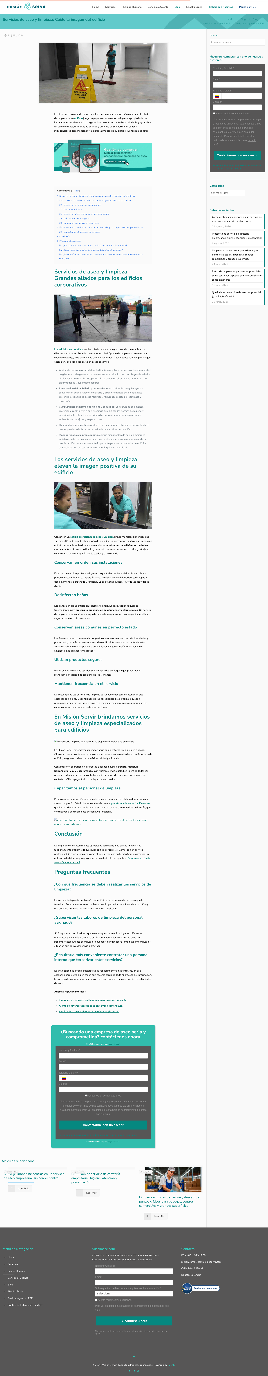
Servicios (13, 1264)
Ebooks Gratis (15, 1291)
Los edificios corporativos (68, 349)
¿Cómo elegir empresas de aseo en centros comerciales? (91, 1006)
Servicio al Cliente (18, 1278)
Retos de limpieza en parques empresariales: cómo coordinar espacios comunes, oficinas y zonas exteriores (237, 276)
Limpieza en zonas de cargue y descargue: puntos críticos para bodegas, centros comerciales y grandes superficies (169, 1201)
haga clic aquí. (114, 1044)
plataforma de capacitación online (130, 803)
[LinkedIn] (134, 1370)
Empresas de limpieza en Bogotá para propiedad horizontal (93, 1000)
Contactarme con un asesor (103, 1125)
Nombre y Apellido (105, 1266)
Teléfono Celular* (68, 1072)
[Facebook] (129, 1370)
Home (11, 1257)
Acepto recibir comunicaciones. (104, 1095)
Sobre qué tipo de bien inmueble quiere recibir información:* (128, 1288)
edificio (78, 118)
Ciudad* (63, 1084)
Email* (62, 1061)
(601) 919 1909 (196, 1255)
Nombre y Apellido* (69, 1050)
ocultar (75, 190)
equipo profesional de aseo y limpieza (92, 537)
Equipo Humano (16, 1271)
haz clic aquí (103, 1114)
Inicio (230, 19)
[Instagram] (138, 1370)
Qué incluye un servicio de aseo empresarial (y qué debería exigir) (236, 294)
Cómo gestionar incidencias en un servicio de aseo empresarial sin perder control (34, 1176)
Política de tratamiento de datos (25, 1305)
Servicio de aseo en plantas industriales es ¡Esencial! (89, 1011)
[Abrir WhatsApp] (260, 1368)
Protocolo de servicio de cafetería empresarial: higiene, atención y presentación (95, 1178)
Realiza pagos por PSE (20, 1298)
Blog (243, 19)
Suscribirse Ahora (134, 1321)
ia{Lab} (172, 1365)
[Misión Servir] (26, 6)
